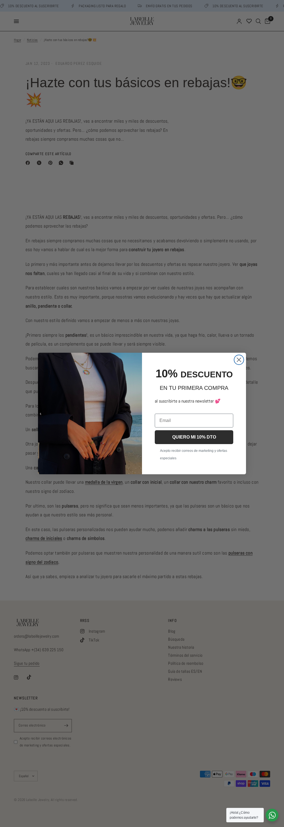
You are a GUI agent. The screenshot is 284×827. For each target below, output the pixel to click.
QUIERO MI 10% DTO (194, 437)
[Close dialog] (239, 360)
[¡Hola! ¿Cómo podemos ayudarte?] (272, 815)
